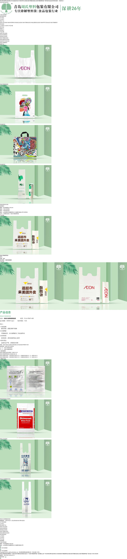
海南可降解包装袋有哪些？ (6, 352)
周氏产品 (2, 21)
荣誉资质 (2, 27)
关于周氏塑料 (3, 522)
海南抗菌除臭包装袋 (35, 22)
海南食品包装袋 (18, 22)
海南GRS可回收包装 (45, 22)
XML (38, 552)
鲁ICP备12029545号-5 (9, 555)
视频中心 (2, 28)
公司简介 (2, 19)
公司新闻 (2, 25)
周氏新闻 (2, 24)
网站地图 (34, 552)
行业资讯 (6, 25)
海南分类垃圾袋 (3, 22)
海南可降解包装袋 (26, 22)
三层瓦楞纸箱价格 (15, 520)
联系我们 (2, 30)
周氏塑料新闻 (3, 534)
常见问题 (11, 25)
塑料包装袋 (22, 520)
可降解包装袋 (6, 213)
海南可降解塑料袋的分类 (5, 354)
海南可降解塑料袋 (20, 0)
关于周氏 (2, 18)
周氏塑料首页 (3, 16)
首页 (1, 213)
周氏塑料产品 (3, 525)
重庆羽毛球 (8, 520)
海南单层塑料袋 (11, 22)
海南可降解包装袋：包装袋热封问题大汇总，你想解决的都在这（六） (16, 355)
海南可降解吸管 (53, 22)
